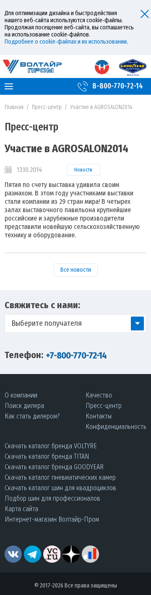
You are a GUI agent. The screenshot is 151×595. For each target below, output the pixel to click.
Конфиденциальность (116, 427)
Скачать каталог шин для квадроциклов (60, 488)
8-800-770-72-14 (117, 86)
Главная (14, 107)
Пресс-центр (47, 107)
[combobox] (75, 323)
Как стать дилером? (32, 416)
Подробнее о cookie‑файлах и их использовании (66, 41)
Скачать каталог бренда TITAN (47, 456)
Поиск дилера (24, 406)
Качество (99, 395)
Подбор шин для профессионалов (52, 498)
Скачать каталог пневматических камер (60, 477)
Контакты (99, 416)
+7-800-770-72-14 (76, 355)
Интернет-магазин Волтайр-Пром (52, 519)
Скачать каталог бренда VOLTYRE (51, 446)
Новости (83, 170)
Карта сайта (21, 509)
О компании (21, 395)
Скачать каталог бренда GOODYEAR (54, 467)
